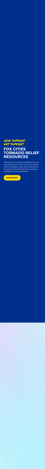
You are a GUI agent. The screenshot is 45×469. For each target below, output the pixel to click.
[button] (42, 3)
